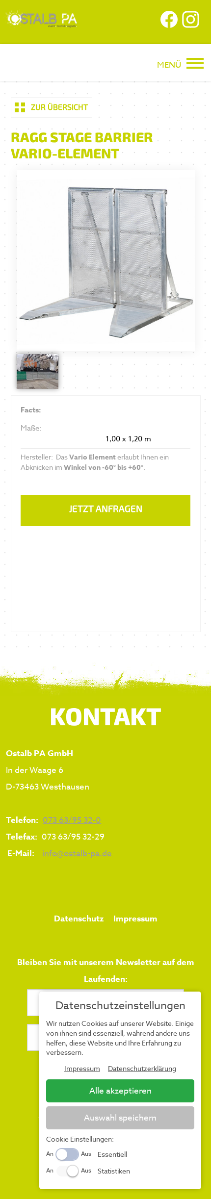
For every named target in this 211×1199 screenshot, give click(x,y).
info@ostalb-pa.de (77, 853)
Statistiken (114, 1170)
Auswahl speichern (120, 1118)
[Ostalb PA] (40, 24)
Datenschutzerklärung (142, 1068)
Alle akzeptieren (120, 1091)
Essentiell (112, 1154)
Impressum (135, 919)
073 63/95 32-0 (72, 820)
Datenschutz (79, 919)
